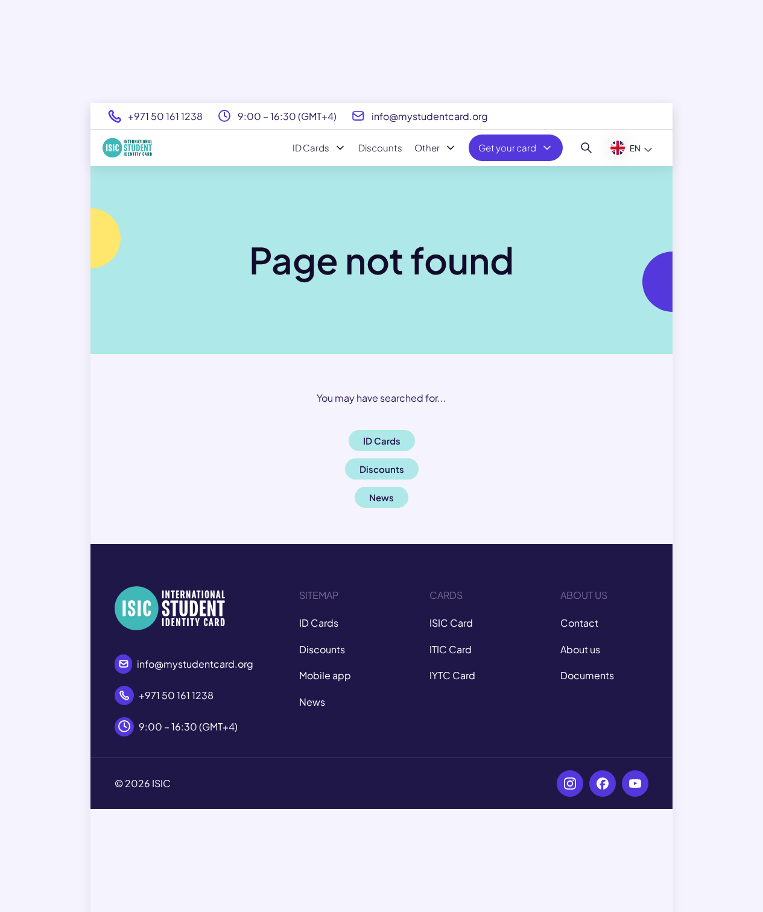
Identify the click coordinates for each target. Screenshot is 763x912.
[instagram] (570, 783)
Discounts (380, 147)
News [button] (381, 497)
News (312, 701)
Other (427, 147)
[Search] (586, 148)
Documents (587, 675)
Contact (579, 622)
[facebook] (602, 783)
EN (635, 148)
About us (580, 649)
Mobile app (325, 675)
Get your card (507, 147)
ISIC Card (451, 622)
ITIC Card (450, 649)
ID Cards (311, 147)
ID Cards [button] (381, 440)
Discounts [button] (381, 469)
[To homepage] (127, 148)
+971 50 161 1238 (165, 116)
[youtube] (635, 783)
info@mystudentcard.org (430, 116)
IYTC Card (452, 675)
